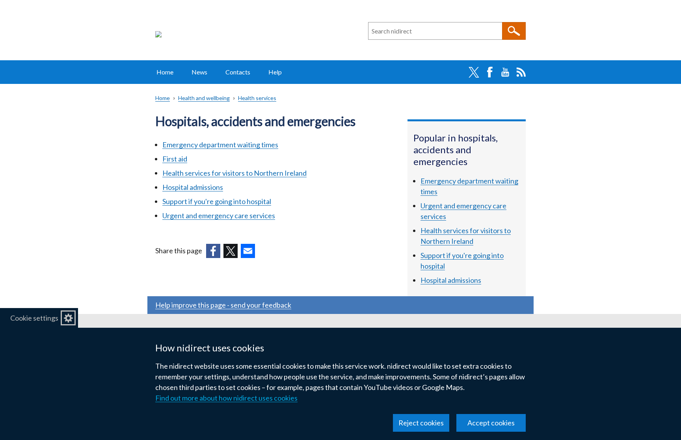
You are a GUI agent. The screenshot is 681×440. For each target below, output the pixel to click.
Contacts (237, 72)
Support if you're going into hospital (216, 201)
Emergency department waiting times (220, 144)
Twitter (474, 72)
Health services (257, 98)
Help (275, 72)
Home (164, 72)
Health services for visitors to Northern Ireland (234, 173)
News (199, 72)
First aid (174, 158)
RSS (521, 72)
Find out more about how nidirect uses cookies (226, 398)
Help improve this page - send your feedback (223, 305)
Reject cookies (421, 422)
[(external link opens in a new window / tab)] (213, 251)
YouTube (505, 72)
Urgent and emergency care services (218, 215)
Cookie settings (34, 318)
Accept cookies (491, 422)
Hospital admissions (192, 187)
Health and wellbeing (204, 98)
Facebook (489, 72)
